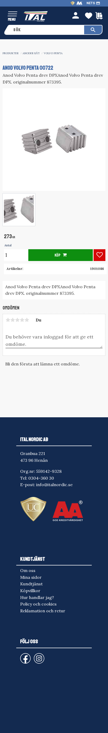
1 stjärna (8, 320)
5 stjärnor (26, 320)
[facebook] (21, 656)
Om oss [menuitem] (27, 570)
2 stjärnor (12, 320)
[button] (12, 14)
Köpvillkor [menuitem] (30, 590)
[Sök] (93, 30)
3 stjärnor (17, 320)
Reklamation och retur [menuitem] (42, 610)
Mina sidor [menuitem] (31, 577)
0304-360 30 (41, 478)
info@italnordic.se (54, 484)
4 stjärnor (22, 320)
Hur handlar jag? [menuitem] (37, 597)
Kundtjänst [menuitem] (31, 583)
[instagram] (24, 656)
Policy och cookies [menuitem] (38, 604)
